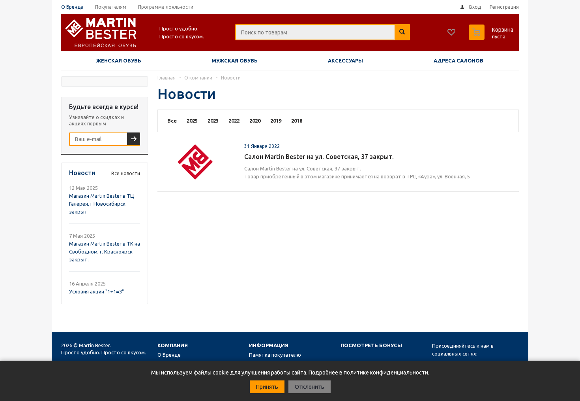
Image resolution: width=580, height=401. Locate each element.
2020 (254, 120)
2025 (192, 120)
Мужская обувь (234, 60)
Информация (268, 345)
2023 (213, 120)
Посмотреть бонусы (371, 345)
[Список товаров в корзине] (492, 37)
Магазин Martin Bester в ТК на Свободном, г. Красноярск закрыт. (104, 251)
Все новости (125, 173)
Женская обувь (118, 60)
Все (172, 120)
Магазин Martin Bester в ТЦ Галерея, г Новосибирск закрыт (101, 203)
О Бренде (169, 354)
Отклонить (309, 387)
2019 (275, 120)
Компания (172, 345)
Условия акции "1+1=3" (96, 291)
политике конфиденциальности (386, 372)
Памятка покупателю (275, 354)
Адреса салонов (458, 60)
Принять (267, 387)
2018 (296, 120)
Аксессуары (345, 60)
